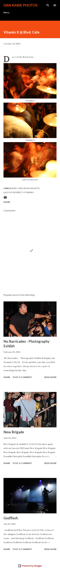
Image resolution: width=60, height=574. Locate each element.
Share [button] (6, 202)
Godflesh (10, 518)
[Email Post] (5, 198)
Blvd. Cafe (17, 188)
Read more (50, 377)
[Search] (48, 5)
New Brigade (13, 432)
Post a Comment (22, 377)
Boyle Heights (31, 188)
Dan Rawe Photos (20, 5)
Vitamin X (28, 192)
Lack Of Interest (12, 192)
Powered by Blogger (31, 565)
